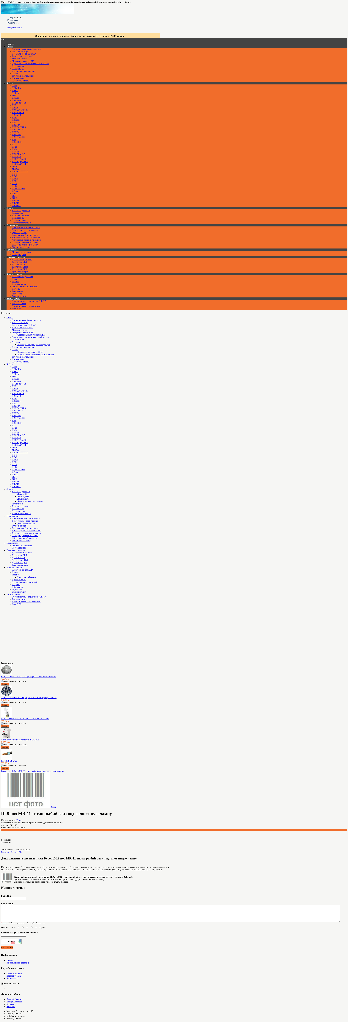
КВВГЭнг (16, 134)
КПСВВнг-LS (18, 154)
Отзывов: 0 (7, 849)
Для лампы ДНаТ (20, 267)
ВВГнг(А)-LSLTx (20, 110)
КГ (13, 144)
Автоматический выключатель (26, 49)
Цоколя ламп (18, 78)
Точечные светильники (23, 76)
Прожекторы (12, 249)
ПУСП (15, 193)
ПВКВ (15, 178)
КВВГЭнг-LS (18, 137)
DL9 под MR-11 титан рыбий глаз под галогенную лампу (37, 771)
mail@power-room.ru (14, 28)
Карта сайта (12, 978)
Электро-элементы (20, 81)
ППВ (14, 186)
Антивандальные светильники (26, 237)
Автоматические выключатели (26, 306)
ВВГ (14, 105)
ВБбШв (15, 98)
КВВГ (15, 122)
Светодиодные (19, 220)
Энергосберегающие (21, 223)
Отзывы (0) (16, 852)
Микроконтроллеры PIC (23, 61)
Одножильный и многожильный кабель (30, 63)
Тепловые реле (19, 303)
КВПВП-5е (17, 142)
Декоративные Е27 (26, 523)
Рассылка (11, 1006)
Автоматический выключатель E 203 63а (20, 740)
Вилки (15, 279)
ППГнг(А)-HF (18, 188)
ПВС (14, 181)
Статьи (10, 46)
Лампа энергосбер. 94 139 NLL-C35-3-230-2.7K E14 (25, 718)
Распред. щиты (13, 298)
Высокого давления (21, 210)
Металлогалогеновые (22, 252)
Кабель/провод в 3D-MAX (24, 54)
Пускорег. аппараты (16, 257)
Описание (5, 852)
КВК (14, 139)
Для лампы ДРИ (19, 269)
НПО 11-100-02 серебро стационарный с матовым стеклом (28, 676)
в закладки (6, 840)
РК (13, 196)
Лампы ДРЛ (23, 499)
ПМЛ (14, 183)
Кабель (10, 83)
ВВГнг (15, 107)
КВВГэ (15, 132)
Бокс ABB (16, 308)
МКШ (15, 166)
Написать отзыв (23, 849)
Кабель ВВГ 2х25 (9, 761)
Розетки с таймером (26, 577)
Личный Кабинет (15, 999)
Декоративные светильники (25, 230)
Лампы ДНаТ (23, 494)
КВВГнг (16, 125)
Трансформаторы (20, 272)
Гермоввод (17, 294)
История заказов (14, 1002)
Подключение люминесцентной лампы (35, 354)
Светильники (18, 66)
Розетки (15, 281)
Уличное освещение (21, 247)
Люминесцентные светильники (26, 240)
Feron (18, 820)
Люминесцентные (20, 215)
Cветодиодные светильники (25, 242)
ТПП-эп (15, 201)
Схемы (15, 73)
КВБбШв (16, 120)
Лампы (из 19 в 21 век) (22, 56)
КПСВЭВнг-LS (19, 159)
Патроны (16, 289)
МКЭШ (15, 169)
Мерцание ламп (19, 59)
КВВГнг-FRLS (19, 127)
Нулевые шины (19, 284)
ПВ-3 (14, 176)
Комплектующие (14, 274)
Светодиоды (18, 68)
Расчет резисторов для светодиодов (33, 344)
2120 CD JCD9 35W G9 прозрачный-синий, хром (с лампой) (29, 697)
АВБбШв (16, 88)
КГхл (14, 147)
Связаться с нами (14, 973)
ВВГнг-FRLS (18, 112)
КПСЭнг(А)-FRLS (20, 164)
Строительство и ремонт (23, 71)
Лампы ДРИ (23, 496)
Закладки (11, 1004)
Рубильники (17, 291)
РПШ (14, 198)
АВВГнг (16, 93)
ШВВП (15, 203)
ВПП (14, 117)
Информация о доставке (18, 963)
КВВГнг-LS (17, 130)
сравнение (6, 842)
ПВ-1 (14, 174)
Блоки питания (19, 296)
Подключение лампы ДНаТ (30, 352)
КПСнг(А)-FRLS (20, 161)
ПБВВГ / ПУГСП (20, 171)
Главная (4, 771)
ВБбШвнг (16, 100)
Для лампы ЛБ (18, 264)
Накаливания (18, 218)
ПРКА (15, 191)
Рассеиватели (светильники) (25, 235)
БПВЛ (15, 95)
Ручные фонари (19, 232)
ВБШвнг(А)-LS (19, 103)
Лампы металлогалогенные (30, 501)
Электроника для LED (22, 276)
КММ (14, 149)
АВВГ (15, 90)
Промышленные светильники (26, 227)
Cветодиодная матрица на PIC (31, 335)
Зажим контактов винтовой (25, 286)
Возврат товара (14, 976)
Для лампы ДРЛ (19, 262)
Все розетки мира (20, 51)
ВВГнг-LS (16, 115)
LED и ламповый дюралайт (25, 245)
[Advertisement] (14, 635)
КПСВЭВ (16, 156)
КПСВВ (16, 152)
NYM (14, 85)
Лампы (10, 208)
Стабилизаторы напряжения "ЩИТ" (29, 301)
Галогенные (17, 213)
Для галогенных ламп (22, 259)
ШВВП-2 (16, 205)
